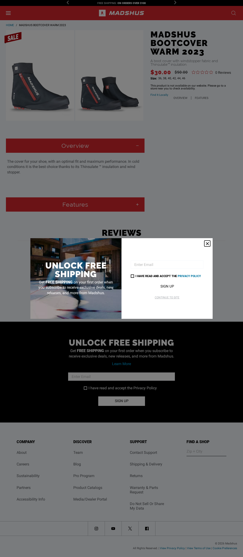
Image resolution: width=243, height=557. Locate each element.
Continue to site (167, 297)
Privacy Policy (189, 276)
